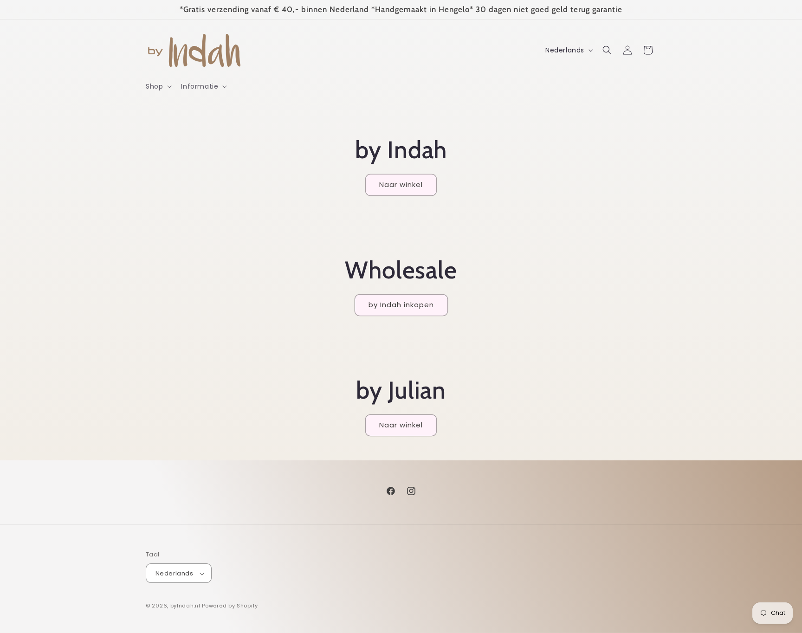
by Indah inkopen (401, 305)
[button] (157, 86)
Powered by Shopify (230, 606)
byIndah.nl (185, 606)
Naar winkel (401, 184)
